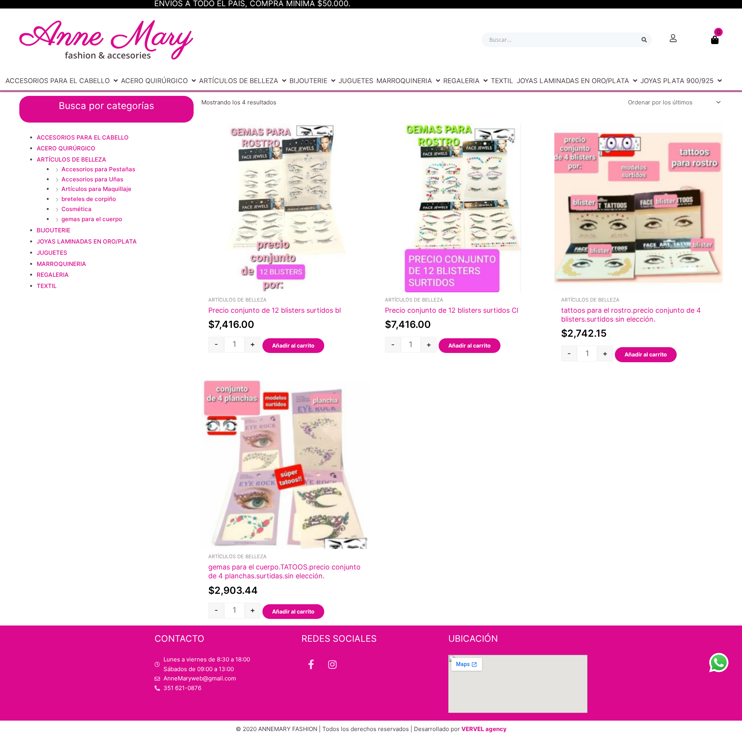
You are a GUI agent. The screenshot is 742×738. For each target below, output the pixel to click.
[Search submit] (644, 39)
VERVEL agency (484, 729)
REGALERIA (461, 81)
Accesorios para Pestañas (98, 169)
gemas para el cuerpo (91, 219)
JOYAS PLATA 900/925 (677, 81)
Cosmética (76, 209)
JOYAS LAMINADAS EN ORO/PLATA (573, 81)
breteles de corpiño (88, 199)
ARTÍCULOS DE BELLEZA (238, 81)
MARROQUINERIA (404, 81)
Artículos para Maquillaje (96, 189)
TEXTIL (502, 81)
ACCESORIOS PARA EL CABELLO (57, 81)
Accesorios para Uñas (92, 179)
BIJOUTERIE (308, 81)
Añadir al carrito (293, 345)
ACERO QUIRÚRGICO (154, 81)
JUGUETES (356, 81)
